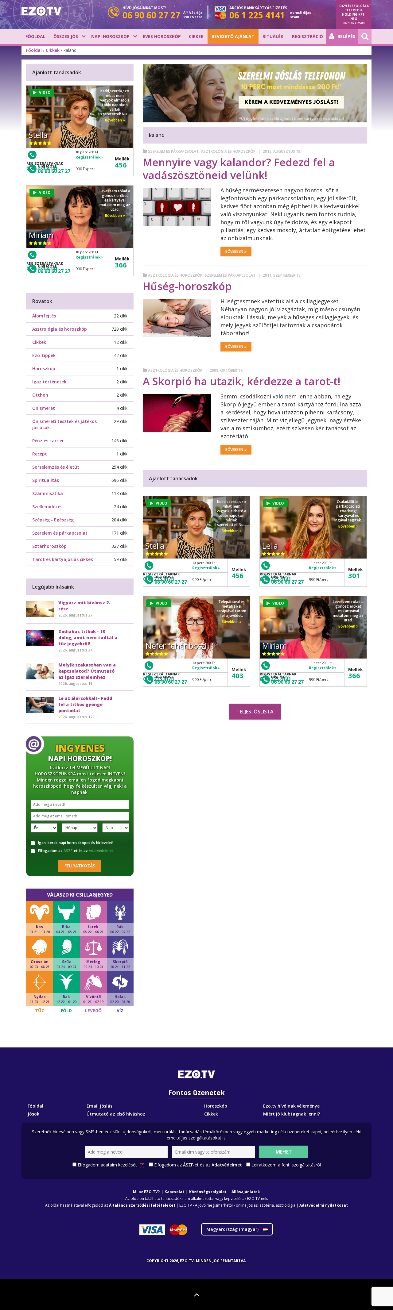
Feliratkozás (79, 866)
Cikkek (196, 36)
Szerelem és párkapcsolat (173, 151)
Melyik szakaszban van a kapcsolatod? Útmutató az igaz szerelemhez (87, 671)
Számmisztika (47, 493)
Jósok (33, 1114)
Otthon (40, 395)
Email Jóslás (99, 1106)
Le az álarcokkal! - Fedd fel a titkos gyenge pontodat (85, 704)
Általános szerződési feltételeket (142, 1205)
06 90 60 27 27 (170, 581)
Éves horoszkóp (162, 36)
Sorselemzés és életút (55, 467)
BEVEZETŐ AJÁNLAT (233, 36)
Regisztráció (307, 36)
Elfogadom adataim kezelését (111, 1165)
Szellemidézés (47, 506)
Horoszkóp (43, 368)
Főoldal (35, 36)
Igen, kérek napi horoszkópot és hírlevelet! (75, 842)
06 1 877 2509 (353, 23)
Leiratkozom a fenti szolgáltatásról (286, 1165)
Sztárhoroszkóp (49, 546)
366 (354, 675)
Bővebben (234, 251)
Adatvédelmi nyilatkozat (323, 1205)
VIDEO (161, 503)
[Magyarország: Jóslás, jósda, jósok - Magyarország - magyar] (41, 11)
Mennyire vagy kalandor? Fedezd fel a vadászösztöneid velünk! (239, 168)
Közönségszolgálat (208, 1191)
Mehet (284, 1151)
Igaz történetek (49, 382)
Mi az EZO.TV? (146, 1191)
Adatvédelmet (101, 850)
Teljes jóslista (255, 711)
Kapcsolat (174, 1191)
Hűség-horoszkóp (187, 286)
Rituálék (273, 36)
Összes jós (65, 36)
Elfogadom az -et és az (75, 850)
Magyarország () (233, 1229)
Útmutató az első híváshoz (116, 1114)
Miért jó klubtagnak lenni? (291, 1114)
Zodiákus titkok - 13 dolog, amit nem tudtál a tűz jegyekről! (87, 637)
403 (237, 675)
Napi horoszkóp (110, 36)
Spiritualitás (45, 480)
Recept (39, 454)
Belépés (346, 36)
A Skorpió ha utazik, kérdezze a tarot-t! (241, 381)
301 (354, 575)
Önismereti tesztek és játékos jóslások (64, 424)
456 (237, 575)
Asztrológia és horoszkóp (228, 151)
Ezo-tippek (44, 355)
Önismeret (43, 408)
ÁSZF (68, 850)
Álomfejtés (44, 316)
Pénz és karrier (48, 441)
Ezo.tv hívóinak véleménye (291, 1106)
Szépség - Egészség (53, 520)
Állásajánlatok (246, 1191)
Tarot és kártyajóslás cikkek (62, 559)
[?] (142, 1165)
